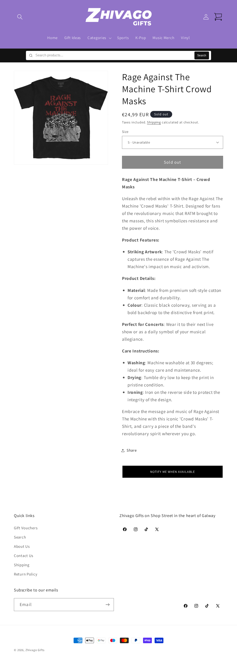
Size (125, 131)
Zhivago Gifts (34, 650)
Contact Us (23, 555)
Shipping (154, 122)
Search (201, 55)
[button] (20, 17)
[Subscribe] (107, 604)
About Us (22, 546)
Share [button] (132, 450)
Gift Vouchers (25, 527)
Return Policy (25, 574)
